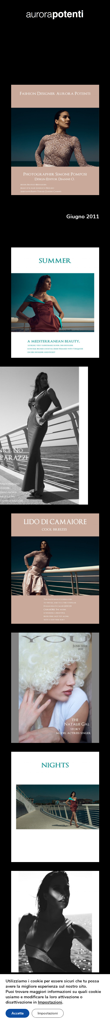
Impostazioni (48, 1013)
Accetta (17, 1013)
